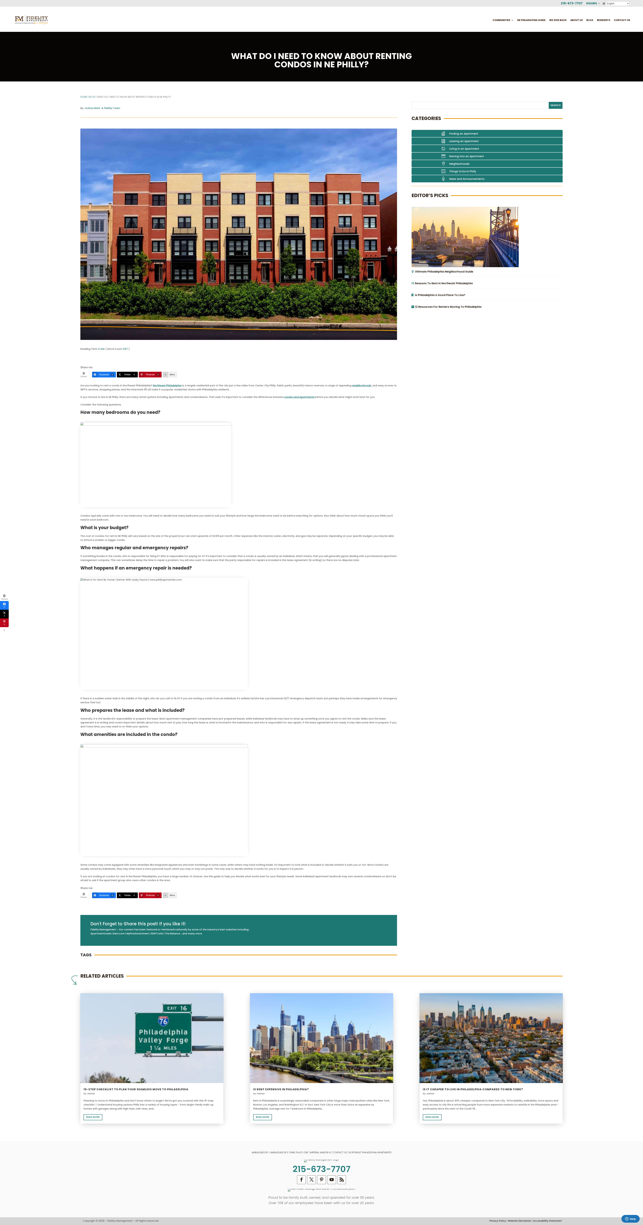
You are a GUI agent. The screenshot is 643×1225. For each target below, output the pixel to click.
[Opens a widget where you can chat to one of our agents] (630, 1219)
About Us (576, 20)
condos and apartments (299, 397)
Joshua (91, 1093)
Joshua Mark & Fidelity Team (102, 108)
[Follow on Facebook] (301, 1179)
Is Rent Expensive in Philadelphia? (281, 1089)
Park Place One (299, 1152)
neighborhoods (361, 385)
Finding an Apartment (463, 133)
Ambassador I (260, 1152)
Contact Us (622, 20)
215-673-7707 (572, 3)
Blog (589, 20)
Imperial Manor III (320, 1152)
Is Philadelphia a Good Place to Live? (440, 295)
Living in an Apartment (464, 149)
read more (93, 1117)
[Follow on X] (311, 1179)
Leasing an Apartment (464, 141)
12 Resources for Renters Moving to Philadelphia (448, 307)
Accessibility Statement (547, 1220)
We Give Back (558, 20)
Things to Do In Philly (462, 171)
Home (83, 97)
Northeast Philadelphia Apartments (370, 1152)
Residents (603, 20)
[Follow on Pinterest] (321, 1179)
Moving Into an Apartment (466, 156)
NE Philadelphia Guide (531, 20)
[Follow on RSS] (341, 1179)
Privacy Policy (497, 1220)
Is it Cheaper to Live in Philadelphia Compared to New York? (473, 1089)
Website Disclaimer (519, 1220)
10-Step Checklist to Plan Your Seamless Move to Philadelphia (136, 1089)
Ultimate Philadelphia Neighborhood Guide (444, 272)
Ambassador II (279, 1152)
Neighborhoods (459, 164)
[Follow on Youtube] (331, 1179)
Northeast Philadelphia (167, 385)
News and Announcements (466, 179)
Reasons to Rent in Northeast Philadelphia (444, 283)
